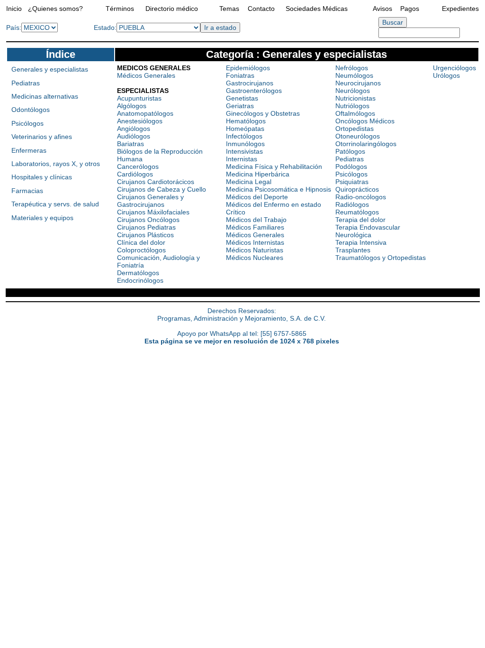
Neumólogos (354, 75)
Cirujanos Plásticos (145, 235)
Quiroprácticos (357, 189)
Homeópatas (245, 128)
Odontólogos (30, 109)
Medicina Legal (248, 181)
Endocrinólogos (140, 280)
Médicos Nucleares (254, 257)
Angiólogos (133, 128)
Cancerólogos (138, 166)
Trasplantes (352, 250)
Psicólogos (27, 123)
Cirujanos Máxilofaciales (153, 212)
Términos (120, 8)
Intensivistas (244, 151)
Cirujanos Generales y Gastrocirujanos (150, 200)
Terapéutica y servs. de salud (55, 204)
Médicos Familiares (255, 227)
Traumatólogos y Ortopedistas (380, 257)
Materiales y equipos (42, 218)
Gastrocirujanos (249, 83)
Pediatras (25, 83)
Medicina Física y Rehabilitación (274, 166)
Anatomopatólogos (145, 113)
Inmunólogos (245, 144)
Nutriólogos (352, 106)
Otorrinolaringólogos (365, 144)
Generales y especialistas (49, 69)
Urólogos (446, 75)
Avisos (382, 8)
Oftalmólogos (355, 113)
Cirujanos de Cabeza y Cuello (161, 189)
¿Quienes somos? (55, 8)
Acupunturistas (139, 98)
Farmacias (27, 190)
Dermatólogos (138, 273)
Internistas (241, 159)
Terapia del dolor (360, 219)
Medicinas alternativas (44, 96)
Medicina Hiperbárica (257, 174)
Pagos (409, 8)
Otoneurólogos (357, 136)
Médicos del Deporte (257, 197)
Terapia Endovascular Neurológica (367, 231)
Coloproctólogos (141, 250)
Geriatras (240, 106)
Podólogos (351, 166)
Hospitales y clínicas (41, 177)
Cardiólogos (135, 174)
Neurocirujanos (358, 83)
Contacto (261, 8)
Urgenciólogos (454, 68)
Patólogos (350, 151)
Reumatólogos (357, 212)
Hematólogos (246, 121)
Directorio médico (171, 8)
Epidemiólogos (248, 68)
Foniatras (240, 75)
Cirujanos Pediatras (146, 227)
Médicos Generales (146, 75)
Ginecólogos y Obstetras (263, 113)
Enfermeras (28, 150)
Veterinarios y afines (41, 136)
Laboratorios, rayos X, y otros (55, 163)
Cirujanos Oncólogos (148, 219)
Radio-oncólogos (360, 197)
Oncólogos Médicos (365, 121)
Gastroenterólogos (254, 90)
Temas (229, 8)
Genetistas (242, 98)
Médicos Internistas (255, 242)
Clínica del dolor (141, 242)
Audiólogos (133, 136)
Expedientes (460, 8)
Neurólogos (352, 90)
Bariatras (130, 144)
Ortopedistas (354, 128)
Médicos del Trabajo (256, 219)
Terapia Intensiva (360, 242)
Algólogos (131, 106)
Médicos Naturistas (254, 250)
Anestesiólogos (139, 121)
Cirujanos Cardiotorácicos (155, 181)
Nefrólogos (351, 68)
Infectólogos (244, 136)
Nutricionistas (355, 98)
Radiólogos (352, 204)
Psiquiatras (351, 181)
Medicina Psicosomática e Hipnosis (278, 189)
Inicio (14, 8)
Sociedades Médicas (317, 8)
